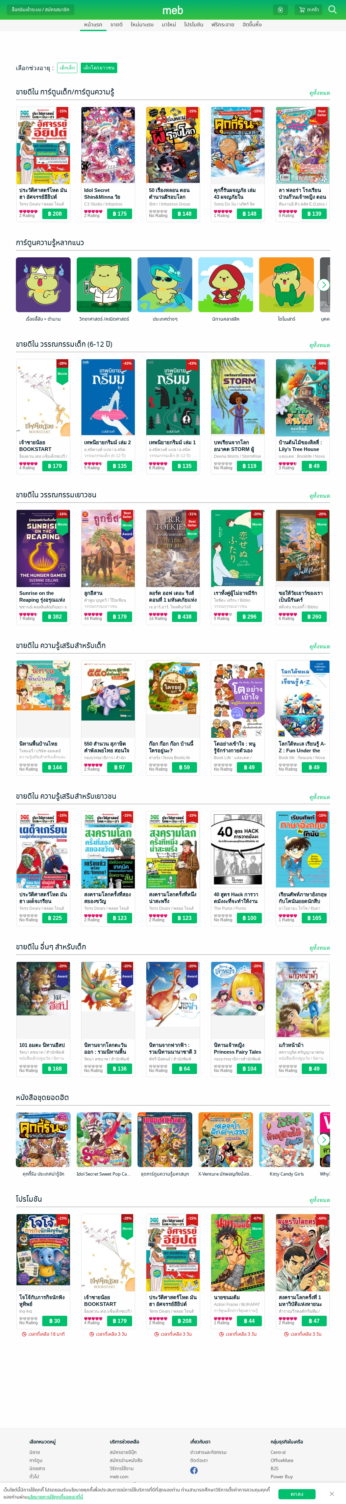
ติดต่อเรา (199, 1460)
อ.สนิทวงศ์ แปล (97, 449)
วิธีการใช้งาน (122, 1468)
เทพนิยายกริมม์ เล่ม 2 (107, 442)
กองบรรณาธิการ (98, 757)
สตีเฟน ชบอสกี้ (291, 607)
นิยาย (34, 1452)
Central (278, 1452)
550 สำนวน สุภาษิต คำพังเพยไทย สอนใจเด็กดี (106, 750)
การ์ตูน (36, 1460)
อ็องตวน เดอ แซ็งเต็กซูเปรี (42, 456)
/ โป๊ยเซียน (116, 600)
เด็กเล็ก (67, 67)
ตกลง (297, 1494)
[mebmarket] (194, 1469)
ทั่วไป (34, 1476)
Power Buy (282, 1476)
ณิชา (153, 204)
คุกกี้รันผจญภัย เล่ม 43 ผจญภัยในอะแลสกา (235, 197)
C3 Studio (93, 204)
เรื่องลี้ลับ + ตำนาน (43, 319)
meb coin (119, 1476)
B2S (274, 1468)
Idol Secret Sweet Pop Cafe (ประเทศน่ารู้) (104, 1174)
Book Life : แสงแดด (231, 757)
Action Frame (226, 1304)
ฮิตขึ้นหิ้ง (252, 25)
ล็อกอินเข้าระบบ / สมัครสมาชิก (40, 9)
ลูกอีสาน (93, 593)
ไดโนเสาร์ (286, 319)
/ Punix (239, 908)
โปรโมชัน (193, 25)
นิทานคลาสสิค (226, 319)
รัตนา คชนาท (31, 1052)
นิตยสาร (37, 1468)
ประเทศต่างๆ (165, 319)
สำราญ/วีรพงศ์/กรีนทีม (298, 1311)
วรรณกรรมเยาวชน (100, 606)
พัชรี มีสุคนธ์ (159, 1059)
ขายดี (116, 25)
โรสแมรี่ (26, 751)
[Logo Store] (173, 9)
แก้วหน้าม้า (291, 1045)
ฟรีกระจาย (223, 25)
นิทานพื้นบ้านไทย (38, 744)
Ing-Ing (25, 1311)
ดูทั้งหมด (320, 93)
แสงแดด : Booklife (295, 456)
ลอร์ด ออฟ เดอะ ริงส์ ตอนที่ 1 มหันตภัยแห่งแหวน (173, 599)
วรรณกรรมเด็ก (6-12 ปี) (105, 455)
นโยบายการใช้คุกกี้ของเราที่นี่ (55, 1497)
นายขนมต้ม (227, 1297)
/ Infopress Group (174, 204)
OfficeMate (282, 1460)
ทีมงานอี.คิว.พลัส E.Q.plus (302, 204)
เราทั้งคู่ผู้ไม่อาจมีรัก (235, 593)
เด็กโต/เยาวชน (99, 67)
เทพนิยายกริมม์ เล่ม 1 (172, 442)
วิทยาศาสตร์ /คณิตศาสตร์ (104, 319)
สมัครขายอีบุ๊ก (123, 1452)
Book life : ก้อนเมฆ (295, 757)
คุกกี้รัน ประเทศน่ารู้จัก (43, 1174)
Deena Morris (226, 456)
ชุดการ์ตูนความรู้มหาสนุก (165, 1174)
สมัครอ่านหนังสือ (126, 1460)
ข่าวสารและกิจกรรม (208, 1452)
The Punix (223, 908)
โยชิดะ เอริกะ (225, 600)
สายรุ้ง (154, 757)
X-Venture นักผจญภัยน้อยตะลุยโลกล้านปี (225, 1174)
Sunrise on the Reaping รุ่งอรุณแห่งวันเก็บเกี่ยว (42, 599)
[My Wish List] (280, 9)
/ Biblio (243, 600)
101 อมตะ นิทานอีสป (42, 1045)
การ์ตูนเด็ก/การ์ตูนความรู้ (236, 1310)
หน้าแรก (93, 25)
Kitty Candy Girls (287, 1174)
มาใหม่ (169, 25)
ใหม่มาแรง (142, 25)
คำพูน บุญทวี (95, 600)
